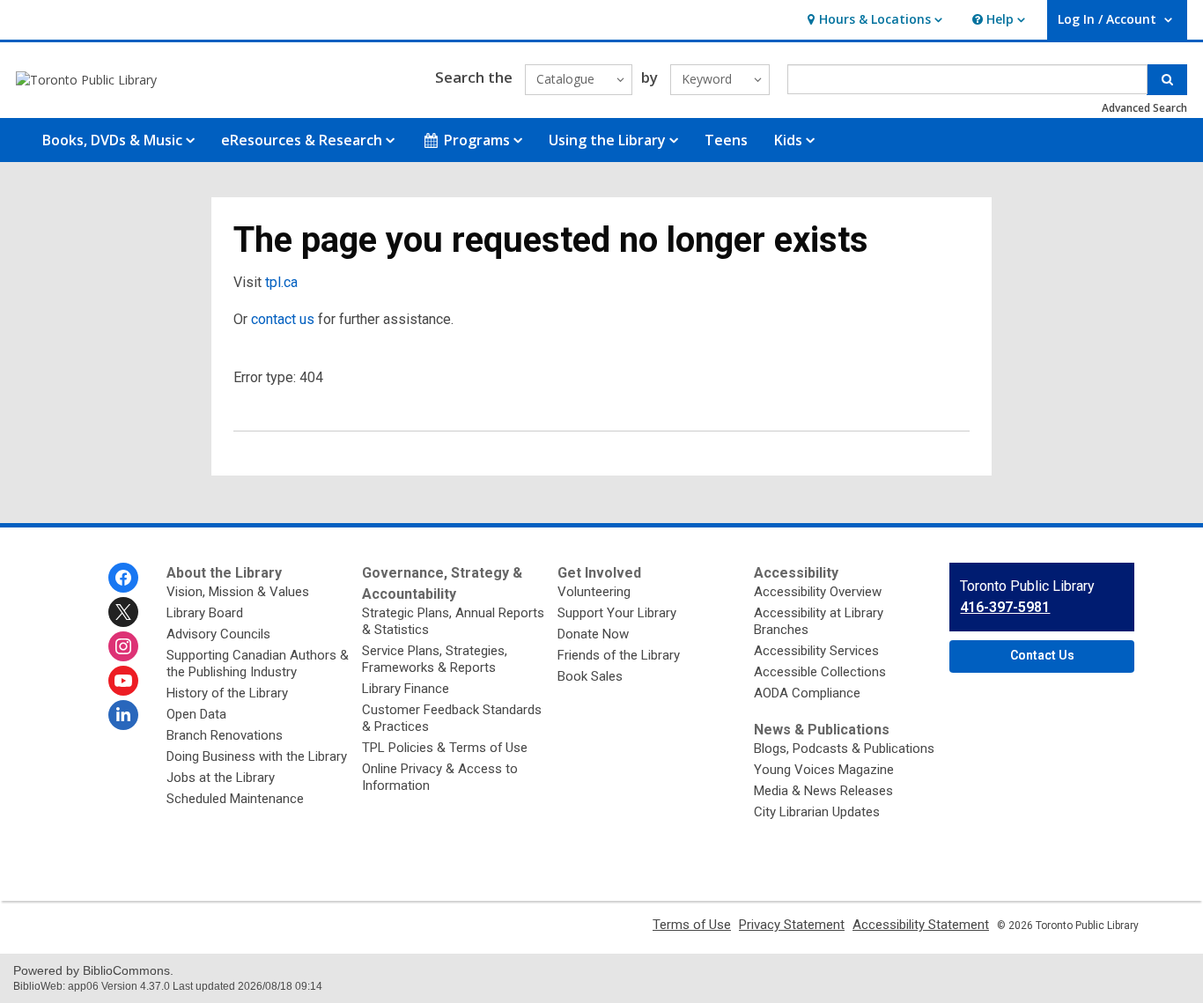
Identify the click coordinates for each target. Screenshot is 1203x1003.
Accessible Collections (820, 672)
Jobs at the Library (220, 777)
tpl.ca (281, 282)
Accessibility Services (816, 651)
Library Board (204, 613)
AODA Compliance (807, 693)
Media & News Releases (823, 791)
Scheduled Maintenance (235, 799)
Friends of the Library (618, 655)
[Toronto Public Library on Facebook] (123, 578)
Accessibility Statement (920, 925)
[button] (873, 20)
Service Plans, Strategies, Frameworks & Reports (434, 659)
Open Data (196, 714)
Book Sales (590, 676)
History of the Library (227, 693)
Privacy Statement (792, 925)
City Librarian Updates (817, 812)
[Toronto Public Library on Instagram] (123, 646)
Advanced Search (1144, 107)
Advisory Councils (218, 634)
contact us (282, 319)
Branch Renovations (224, 735)
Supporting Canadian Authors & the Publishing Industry (257, 663)
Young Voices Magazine (824, 770)
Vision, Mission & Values (237, 592)
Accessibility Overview (818, 592)
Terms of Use (692, 925)
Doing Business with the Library (256, 756)
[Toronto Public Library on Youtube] (123, 681)
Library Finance (405, 689)
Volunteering (594, 592)
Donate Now (593, 634)
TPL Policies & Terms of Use (445, 748)
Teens (726, 140)
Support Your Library (616, 613)
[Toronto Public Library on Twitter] (123, 612)
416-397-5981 (1005, 607)
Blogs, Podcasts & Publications (844, 748)
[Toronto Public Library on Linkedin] (123, 715)
